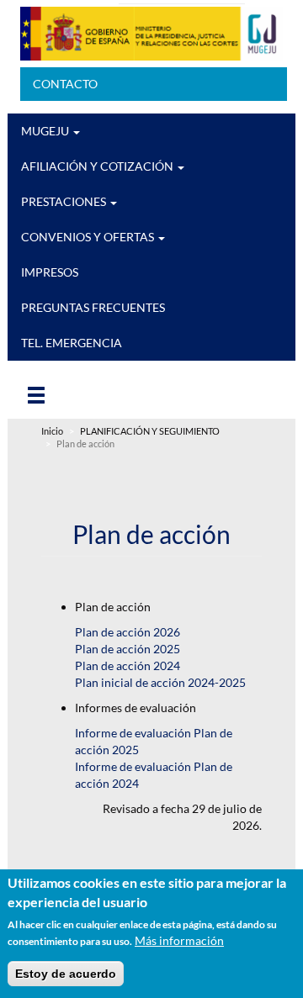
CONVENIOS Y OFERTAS (89, 237)
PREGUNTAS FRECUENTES (93, 307)
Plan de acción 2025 (127, 649)
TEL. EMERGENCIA (71, 342)
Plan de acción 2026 (127, 632)
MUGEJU (46, 131)
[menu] (58, 394)
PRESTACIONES (65, 201)
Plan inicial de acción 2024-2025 (160, 682)
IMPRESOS (49, 272)
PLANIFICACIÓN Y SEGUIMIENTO (150, 431)
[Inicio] (151, 34)
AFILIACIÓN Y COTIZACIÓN (98, 166)
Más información (179, 940)
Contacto (65, 84)
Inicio (52, 431)
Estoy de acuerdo (65, 973)
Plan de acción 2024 (127, 665)
